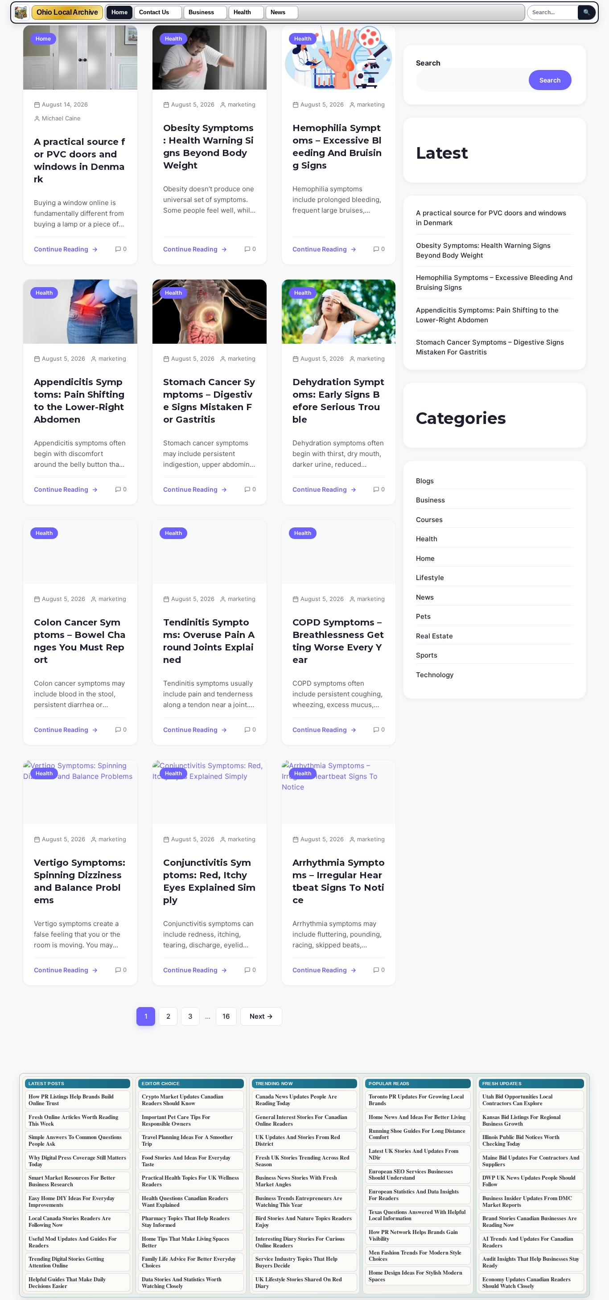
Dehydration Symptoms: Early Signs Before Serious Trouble (338, 401)
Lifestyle (430, 577)
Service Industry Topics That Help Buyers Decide (296, 1262)
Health (242, 12)
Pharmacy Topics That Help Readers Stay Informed (186, 1221)
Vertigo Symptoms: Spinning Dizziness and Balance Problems (79, 881)
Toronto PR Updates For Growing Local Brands (416, 1099)
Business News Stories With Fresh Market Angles (296, 1180)
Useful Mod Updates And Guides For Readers (73, 1241)
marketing (241, 104)
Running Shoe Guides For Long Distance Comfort (417, 1134)
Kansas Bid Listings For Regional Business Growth (521, 1120)
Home (119, 12)
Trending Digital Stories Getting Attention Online (66, 1262)
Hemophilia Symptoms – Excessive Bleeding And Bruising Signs (337, 147)
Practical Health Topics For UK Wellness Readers (190, 1180)
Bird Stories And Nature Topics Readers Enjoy (303, 1221)
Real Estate (434, 636)
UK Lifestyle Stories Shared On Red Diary (298, 1282)
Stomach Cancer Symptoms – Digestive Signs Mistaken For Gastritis (209, 401)
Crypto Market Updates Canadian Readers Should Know (182, 1099)
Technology (435, 675)
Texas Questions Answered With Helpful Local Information (417, 1215)
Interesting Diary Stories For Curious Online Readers (300, 1241)
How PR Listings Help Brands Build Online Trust (71, 1099)
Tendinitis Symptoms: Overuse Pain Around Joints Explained (209, 641)
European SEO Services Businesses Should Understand (411, 1174)
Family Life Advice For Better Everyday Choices (189, 1262)
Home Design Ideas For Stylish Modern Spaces (415, 1275)
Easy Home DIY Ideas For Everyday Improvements (72, 1201)
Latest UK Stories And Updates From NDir (413, 1154)
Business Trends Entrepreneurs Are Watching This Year (298, 1201)
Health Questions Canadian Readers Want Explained (185, 1201)
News (278, 12)
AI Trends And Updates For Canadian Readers (527, 1241)
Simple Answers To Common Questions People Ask (75, 1140)
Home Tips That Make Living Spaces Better (185, 1241)
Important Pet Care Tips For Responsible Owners (176, 1120)
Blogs (425, 481)
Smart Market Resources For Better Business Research (72, 1180)
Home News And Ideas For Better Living (417, 1117)
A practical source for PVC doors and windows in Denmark (79, 160)
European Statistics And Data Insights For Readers (414, 1194)
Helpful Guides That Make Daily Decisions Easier (67, 1282)
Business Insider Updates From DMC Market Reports (527, 1201)
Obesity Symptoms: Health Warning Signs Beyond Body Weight (208, 147)
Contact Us (154, 12)
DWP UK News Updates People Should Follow (529, 1180)
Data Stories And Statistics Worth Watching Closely (182, 1282)
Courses (429, 519)
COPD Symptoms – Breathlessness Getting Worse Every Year (338, 641)
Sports (426, 655)
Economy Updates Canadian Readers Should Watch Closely (526, 1282)
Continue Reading (61, 249)
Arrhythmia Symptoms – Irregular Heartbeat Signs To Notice (338, 881)
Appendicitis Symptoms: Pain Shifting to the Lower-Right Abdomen (79, 401)
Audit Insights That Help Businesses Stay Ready (530, 1262)
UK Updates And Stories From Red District (297, 1140)
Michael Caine (61, 118)
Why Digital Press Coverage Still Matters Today (77, 1160)
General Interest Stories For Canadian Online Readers (301, 1120)
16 (229, 1018)
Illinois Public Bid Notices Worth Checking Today (521, 1140)
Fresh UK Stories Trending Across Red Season (302, 1160)
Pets (423, 616)
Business (201, 12)
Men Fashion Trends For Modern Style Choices (415, 1255)
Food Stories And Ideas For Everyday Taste (186, 1160)
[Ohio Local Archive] (21, 12)
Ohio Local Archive (67, 12)
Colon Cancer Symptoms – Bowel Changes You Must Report (80, 641)
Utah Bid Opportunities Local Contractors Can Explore (517, 1099)
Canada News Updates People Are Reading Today (296, 1099)
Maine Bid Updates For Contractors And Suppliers (531, 1160)
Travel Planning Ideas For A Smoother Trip (187, 1140)
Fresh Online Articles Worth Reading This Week (73, 1120)
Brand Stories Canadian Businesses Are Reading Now (529, 1221)
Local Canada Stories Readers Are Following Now (70, 1221)
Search (428, 62)
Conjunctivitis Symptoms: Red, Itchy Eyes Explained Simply (209, 881)
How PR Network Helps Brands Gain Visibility (413, 1235)
